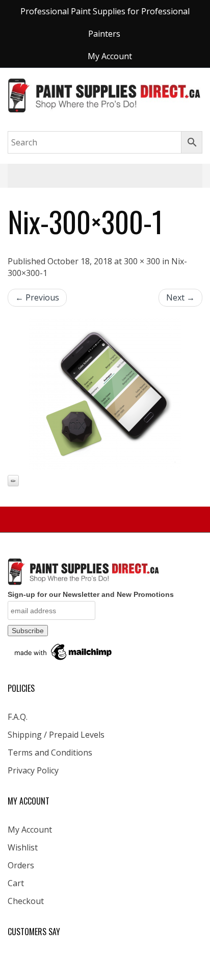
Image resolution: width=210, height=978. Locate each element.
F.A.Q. (18, 716)
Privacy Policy (33, 770)
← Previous (37, 297)
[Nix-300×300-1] (105, 393)
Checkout (26, 901)
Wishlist (23, 847)
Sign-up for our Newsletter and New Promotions (91, 594)
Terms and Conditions (50, 752)
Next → (180, 297)
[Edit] (13, 480)
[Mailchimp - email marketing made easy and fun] (64, 651)
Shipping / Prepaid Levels (56, 734)
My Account (30, 829)
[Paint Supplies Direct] (105, 94)
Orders (21, 865)
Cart (16, 883)
